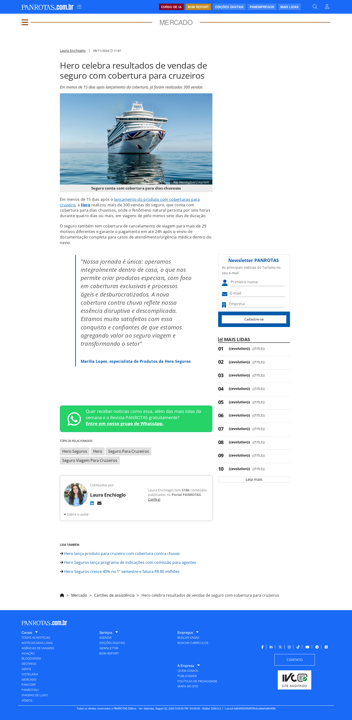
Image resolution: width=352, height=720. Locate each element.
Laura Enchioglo (72, 50)
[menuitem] (79, 7)
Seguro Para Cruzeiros (128, 451)
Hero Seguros (74, 451)
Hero (85, 205)
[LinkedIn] (92, 503)
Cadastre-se (254, 319)
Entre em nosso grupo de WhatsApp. (125, 423)
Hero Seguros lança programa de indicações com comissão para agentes (129, 562)
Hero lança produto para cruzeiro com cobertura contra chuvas (121, 553)
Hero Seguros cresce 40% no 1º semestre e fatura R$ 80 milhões (121, 571)
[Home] (62, 594)
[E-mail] (99, 503)
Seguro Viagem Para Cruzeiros (89, 460)
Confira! (154, 499)
